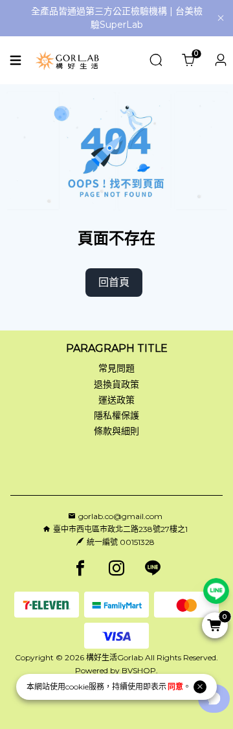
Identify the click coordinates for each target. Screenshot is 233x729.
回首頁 (113, 282)
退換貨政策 (116, 384)
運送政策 (116, 400)
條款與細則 (116, 431)
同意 (175, 686)
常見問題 (116, 368)
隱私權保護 (116, 415)
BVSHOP (139, 670)
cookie (77, 686)
